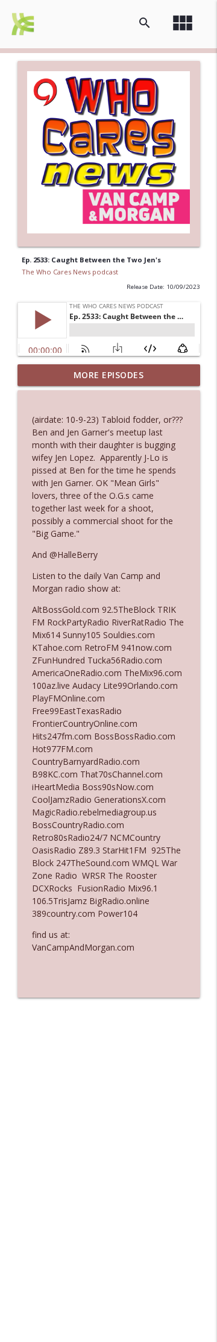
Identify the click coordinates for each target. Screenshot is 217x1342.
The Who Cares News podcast (70, 271)
